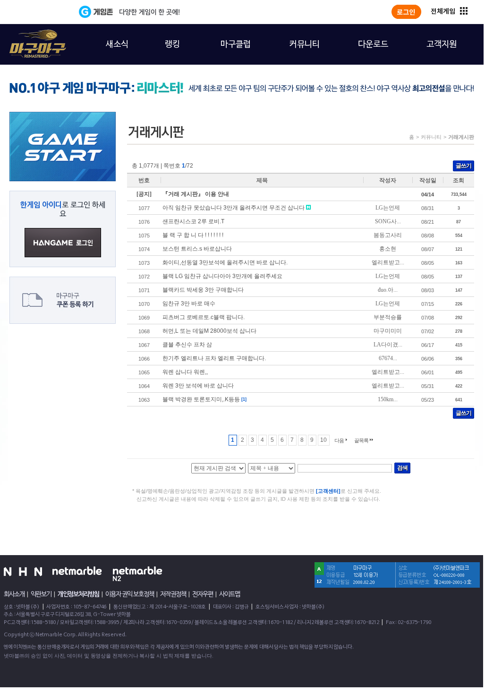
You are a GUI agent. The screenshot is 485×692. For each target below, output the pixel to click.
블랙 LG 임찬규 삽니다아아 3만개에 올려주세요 (222, 276)
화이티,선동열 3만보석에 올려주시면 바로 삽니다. (225, 262)
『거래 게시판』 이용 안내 (195, 194)
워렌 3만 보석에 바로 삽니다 (198, 385)
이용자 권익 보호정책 (129, 594)
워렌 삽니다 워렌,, (185, 372)
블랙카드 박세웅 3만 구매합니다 (203, 290)
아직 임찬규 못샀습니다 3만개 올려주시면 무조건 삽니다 (233, 207)
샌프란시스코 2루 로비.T (193, 221)
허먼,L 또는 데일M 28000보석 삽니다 (209, 331)
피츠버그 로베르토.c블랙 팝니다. (203, 317)
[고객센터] (328, 491)
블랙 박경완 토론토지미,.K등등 (201, 399)
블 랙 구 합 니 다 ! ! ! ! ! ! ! (192, 235)
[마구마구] (32, 38)
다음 (339, 440)
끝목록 (361, 440)
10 (323, 440)
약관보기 (41, 594)
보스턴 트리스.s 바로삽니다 (197, 248)
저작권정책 (173, 594)
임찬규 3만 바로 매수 (188, 303)
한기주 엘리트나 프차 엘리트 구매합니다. (214, 358)
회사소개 (14, 594)
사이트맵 (229, 594)
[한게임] (40, 12)
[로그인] (406, 12)
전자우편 (202, 594)
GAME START (62, 146)
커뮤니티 (431, 137)
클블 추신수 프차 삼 (187, 344)
